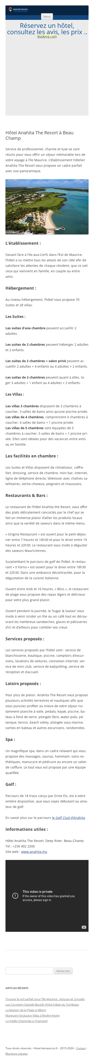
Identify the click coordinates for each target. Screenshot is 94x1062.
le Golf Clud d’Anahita (68, 817)
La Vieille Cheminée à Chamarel (26, 1021)
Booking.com (47, 36)
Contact (81, 1048)
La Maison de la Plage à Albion (25, 1010)
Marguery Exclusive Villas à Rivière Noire (32, 1015)
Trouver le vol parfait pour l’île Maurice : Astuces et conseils (45, 999)
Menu (47, 16)
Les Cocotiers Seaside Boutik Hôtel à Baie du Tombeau (42, 1004)
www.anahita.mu (34, 851)
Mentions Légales (16, 1054)
